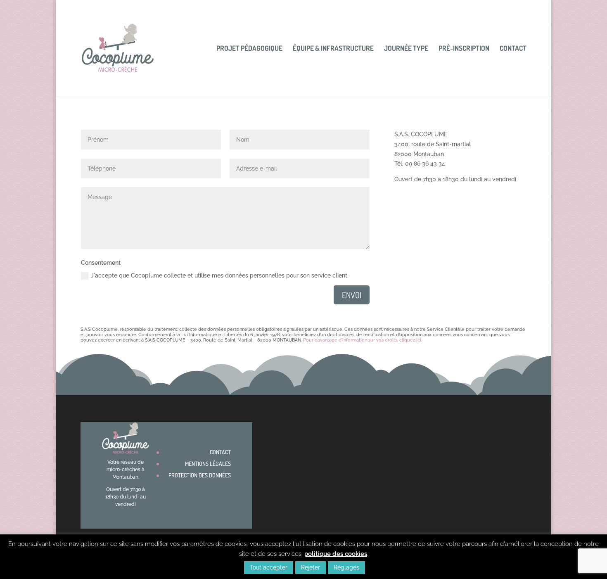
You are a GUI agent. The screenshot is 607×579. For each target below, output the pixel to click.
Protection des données (199, 475)
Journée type (406, 48)
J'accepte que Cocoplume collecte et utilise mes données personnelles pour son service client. (220, 275)
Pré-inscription (464, 48)
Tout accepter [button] (268, 567)
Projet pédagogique (249, 48)
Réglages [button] (346, 567)
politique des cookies (335, 554)
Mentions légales (208, 463)
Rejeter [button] (310, 567)
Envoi (351, 295)
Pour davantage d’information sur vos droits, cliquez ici (362, 340)
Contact (513, 48)
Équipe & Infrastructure (333, 48)
